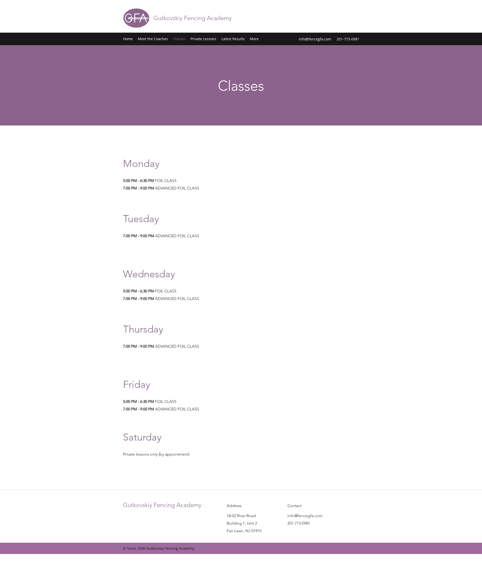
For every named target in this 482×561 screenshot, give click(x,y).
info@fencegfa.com (315, 39)
